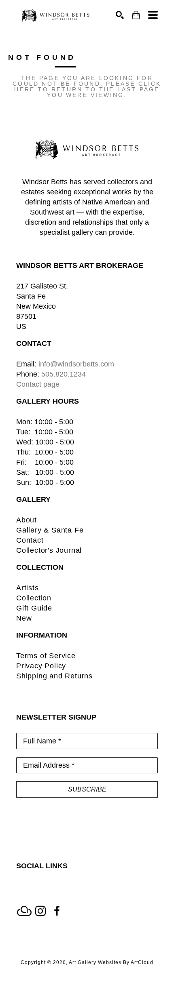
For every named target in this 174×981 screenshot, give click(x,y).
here (24, 89)
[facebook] (56, 911)
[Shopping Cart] (136, 15)
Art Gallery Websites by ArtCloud (111, 962)
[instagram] (40, 911)
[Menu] (153, 15)
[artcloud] (24, 911)
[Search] (120, 15)
